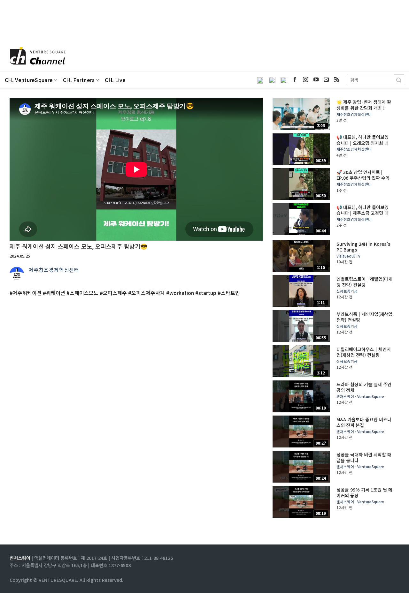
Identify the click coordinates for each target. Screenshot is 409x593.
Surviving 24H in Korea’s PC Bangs (363, 246)
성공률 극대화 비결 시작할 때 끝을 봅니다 (363, 457)
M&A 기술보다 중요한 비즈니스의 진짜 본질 (363, 422)
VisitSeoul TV (348, 256)
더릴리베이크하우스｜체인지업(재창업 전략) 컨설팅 (363, 352)
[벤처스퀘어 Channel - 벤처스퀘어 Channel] (37, 56)
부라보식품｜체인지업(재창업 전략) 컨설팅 (364, 317)
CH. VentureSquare (29, 80)
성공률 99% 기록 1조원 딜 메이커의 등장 (364, 492)
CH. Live (115, 80)
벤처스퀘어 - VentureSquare (360, 396)
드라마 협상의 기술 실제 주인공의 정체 (363, 387)
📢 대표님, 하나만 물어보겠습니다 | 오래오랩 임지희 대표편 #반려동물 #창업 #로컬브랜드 (363, 145)
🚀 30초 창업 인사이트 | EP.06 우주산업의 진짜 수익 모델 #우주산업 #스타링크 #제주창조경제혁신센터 (363, 180)
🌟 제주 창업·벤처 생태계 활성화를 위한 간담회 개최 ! (363, 104)
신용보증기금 (347, 291)
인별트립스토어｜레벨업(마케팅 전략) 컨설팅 (364, 282)
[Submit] (399, 79)
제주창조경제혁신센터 (54, 270)
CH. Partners (79, 80)
